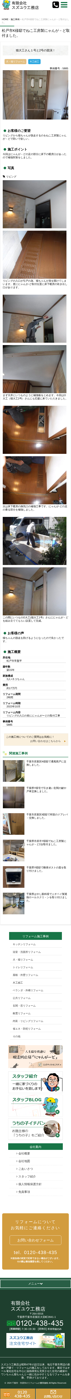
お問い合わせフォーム (35, 1240)
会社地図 (24, 1161)
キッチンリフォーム (24, 944)
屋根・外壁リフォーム (25, 974)
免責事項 (24, 1191)
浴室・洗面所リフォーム (27, 951)
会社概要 (24, 1153)
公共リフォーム (22, 998)
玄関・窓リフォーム (24, 1005)
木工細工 (18, 982)
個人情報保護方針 (30, 1184)
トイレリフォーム (23, 967)
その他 (16, 1036)
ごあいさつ (25, 1168)
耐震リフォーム (22, 1013)
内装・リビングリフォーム (28, 1021)
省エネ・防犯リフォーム (27, 1028)
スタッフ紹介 (27, 1176)
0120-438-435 (35, 1252)
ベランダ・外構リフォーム (28, 990)
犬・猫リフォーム (23, 959)
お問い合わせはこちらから (45, 741)
